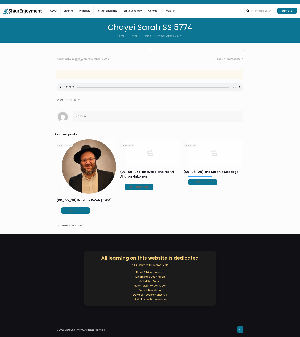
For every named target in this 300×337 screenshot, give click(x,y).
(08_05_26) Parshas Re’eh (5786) (84, 200)
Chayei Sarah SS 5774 (169, 35)
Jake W (79, 58)
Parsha (147, 35)
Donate (287, 11)
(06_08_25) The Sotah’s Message (211, 172)
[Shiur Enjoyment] (22, 11)
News (134, 35)
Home (121, 35)
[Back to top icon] (240, 329)
